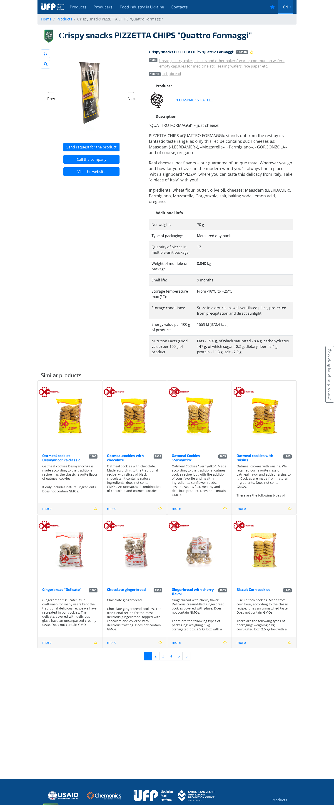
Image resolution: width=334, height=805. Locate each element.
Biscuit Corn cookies (253, 589)
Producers (103, 6)
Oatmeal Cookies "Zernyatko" (186, 457)
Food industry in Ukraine (142, 6)
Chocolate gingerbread (126, 589)
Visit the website (91, 171)
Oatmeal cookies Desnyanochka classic (61, 457)
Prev (51, 98)
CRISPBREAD (171, 73)
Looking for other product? (329, 376)
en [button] (285, 6)
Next (132, 98)
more (47, 508)
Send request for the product (91, 147)
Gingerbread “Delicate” (61, 589)
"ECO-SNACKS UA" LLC (194, 100)
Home (46, 19)
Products (78, 6)
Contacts (179, 6)
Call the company (91, 159)
